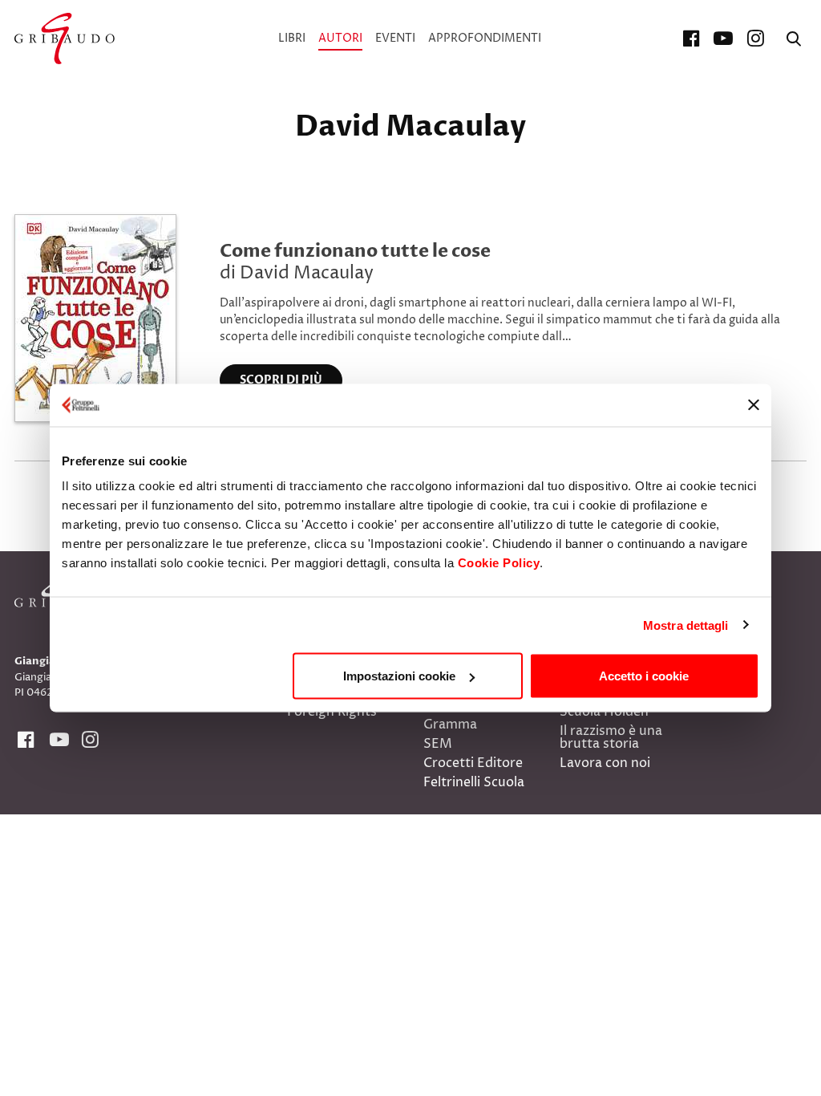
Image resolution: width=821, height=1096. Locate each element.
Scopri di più (281, 380)
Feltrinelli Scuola (473, 782)
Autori (340, 38)
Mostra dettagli (686, 624)
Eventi (395, 38)
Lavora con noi (605, 763)
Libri (291, 38)
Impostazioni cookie (399, 676)
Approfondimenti (484, 38)
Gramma (450, 724)
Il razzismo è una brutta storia (611, 737)
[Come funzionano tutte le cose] (95, 318)
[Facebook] (691, 38)
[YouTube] (723, 38)
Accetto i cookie (644, 676)
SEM (437, 744)
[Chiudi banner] (753, 405)
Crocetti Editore (473, 763)
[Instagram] (755, 38)
